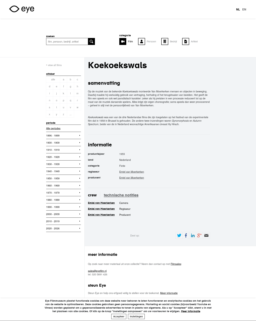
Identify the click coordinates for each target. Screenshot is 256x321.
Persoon (151, 41)
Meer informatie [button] (190, 311)
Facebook (186, 235)
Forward (206, 235)
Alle (53, 79)
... (70, 114)
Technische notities (121, 195)
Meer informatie (169, 293)
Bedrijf (173, 41)
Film (130, 41)
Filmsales (176, 264)
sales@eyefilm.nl (97, 271)
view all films (55, 65)
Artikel (194, 41)
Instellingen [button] (136, 316)
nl (238, 9)
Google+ (199, 235)
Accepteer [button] (118, 316)
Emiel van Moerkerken (131, 171)
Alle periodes (53, 128)
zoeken (50, 36)
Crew (92, 195)
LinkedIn (192, 235)
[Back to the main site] (21, 9)
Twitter (179, 235)
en (244, 9)
